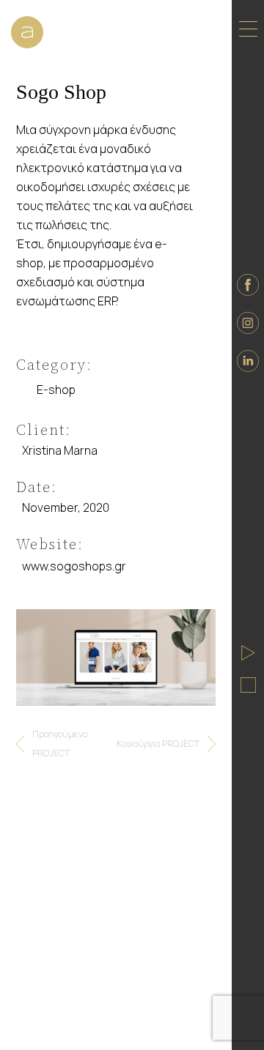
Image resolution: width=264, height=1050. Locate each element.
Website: (50, 544)
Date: (36, 487)
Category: (54, 365)
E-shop (56, 389)
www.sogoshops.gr (74, 566)
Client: (43, 430)
